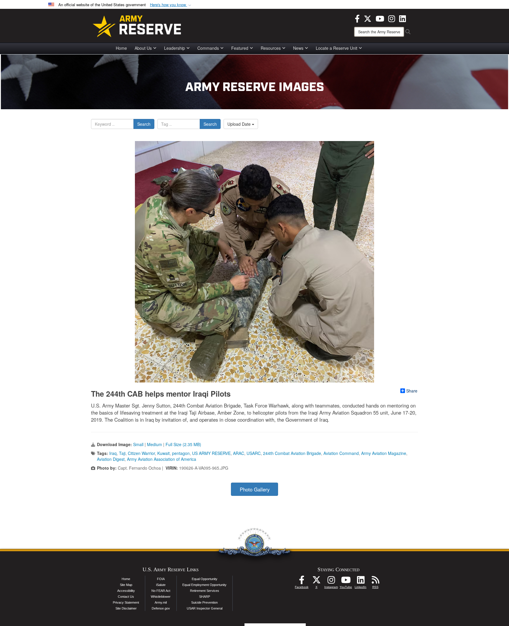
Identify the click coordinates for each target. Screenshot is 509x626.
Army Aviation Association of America (161, 459)
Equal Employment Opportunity (204, 585)
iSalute (161, 585)
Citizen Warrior (141, 453)
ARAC (238, 453)
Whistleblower (161, 596)
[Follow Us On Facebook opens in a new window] (301, 581)
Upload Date (239, 124)
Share (411, 390)
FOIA (161, 579)
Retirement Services (204, 590)
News (298, 48)
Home (121, 48)
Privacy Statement (126, 602)
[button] (171, 5)
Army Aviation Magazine (383, 453)
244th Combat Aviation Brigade (292, 453)
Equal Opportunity (204, 579)
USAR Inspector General (204, 608)
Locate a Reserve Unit (336, 48)
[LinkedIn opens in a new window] (402, 18)
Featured (239, 48)
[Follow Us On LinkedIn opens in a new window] (360, 581)
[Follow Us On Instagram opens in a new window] (331, 581)
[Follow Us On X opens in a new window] (316, 581)
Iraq (113, 453)
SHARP (204, 596)
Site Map (126, 585)
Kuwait (163, 453)
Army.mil (161, 602)
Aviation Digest (111, 459)
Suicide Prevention (204, 602)
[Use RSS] (375, 581)
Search (144, 124)
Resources (271, 48)
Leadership (174, 48)
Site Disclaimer (126, 608)
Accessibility (126, 590)
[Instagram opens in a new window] (391, 18)
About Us (143, 48)
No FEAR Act (160, 590)
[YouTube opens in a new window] (380, 18)
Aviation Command (341, 453)
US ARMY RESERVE (211, 453)
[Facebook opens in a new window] (357, 18)
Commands (208, 48)
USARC (254, 453)
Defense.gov (161, 608)
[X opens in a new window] (367, 18)
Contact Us (126, 596)
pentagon (181, 453)
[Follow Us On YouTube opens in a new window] (345, 581)
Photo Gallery (255, 489)
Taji (122, 453)
